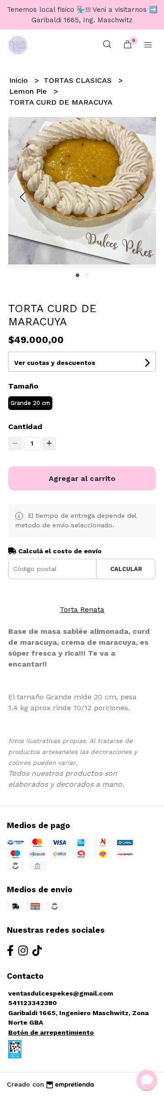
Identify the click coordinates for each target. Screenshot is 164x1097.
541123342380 (32, 1002)
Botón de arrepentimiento (51, 1032)
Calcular (126, 569)
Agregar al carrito (82, 478)
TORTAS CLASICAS (79, 80)
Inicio (19, 80)
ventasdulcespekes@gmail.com (60, 993)
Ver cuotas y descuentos (54, 362)
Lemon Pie (29, 91)
